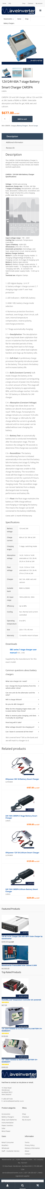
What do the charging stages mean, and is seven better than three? (20, 710)
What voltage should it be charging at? (20, 727)
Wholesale (5, 1148)
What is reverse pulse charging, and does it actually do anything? (21, 717)
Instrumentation (8, 1123)
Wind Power (6, 1131)
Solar (3, 1128)
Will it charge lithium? (14, 699)
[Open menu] (40, 10)
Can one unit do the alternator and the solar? (20, 694)
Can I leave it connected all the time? (19, 732)
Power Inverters (7, 1125)
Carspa (35, 126)
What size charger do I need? (16, 681)
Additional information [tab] (14, 142)
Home (4, 3)
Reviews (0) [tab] (10, 148)
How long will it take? (14, 722)
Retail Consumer (8, 1142)
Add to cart (22, 119)
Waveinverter (8, 19)
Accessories (6, 1114)
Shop (23, 3)
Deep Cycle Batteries (9, 1120)
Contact (27, 1154)
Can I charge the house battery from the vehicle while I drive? (21, 687)
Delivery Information (32, 1148)
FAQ (10, 3)
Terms (27, 1142)
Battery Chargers (22, 126)
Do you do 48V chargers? (15, 704)
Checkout (30, 3)
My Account (39, 3)
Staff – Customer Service (10, 1151)
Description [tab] (12, 136)
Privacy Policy (30, 1145)
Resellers (5, 1145)
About (27, 1151)
